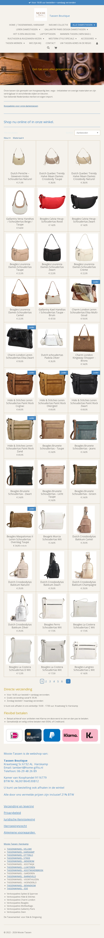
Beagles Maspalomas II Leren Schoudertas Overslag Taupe (20, 539)
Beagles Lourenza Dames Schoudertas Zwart (52, 267)
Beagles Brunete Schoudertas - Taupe (52, 447)
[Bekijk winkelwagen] (55, 48)
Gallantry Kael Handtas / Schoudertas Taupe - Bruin (52, 312)
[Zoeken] (48, 47)
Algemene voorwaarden (20, 832)
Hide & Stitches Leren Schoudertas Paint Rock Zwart (84, 403)
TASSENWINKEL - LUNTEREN (21, 867)
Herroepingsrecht (15, 826)
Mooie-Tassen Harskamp (16, 844)
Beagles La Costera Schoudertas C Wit (84, 626)
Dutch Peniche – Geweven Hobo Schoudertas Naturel (20, 176)
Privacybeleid (12, 813)
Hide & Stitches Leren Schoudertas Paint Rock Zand (20, 448)
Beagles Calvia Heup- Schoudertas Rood (52, 220)
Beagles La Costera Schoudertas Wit (52, 668)
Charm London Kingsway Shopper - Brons (84, 358)
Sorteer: (70, 132)
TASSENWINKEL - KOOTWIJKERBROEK (25, 870)
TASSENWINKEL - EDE (17, 888)
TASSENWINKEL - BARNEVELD (21, 876)
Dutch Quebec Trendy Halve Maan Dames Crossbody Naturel (84, 176)
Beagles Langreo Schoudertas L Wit (84, 668)
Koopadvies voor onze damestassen (21, 106)
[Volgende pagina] (68, 681)
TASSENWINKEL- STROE (18, 858)
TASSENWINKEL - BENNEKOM (21, 885)
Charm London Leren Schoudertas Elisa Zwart (20, 356)
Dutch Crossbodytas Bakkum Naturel (20, 583)
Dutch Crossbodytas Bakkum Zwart (52, 583)
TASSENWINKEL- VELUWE (19, 849)
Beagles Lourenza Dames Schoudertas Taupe (20, 267)
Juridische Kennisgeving (19, 819)
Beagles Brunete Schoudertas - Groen (84, 492)
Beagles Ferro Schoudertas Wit (52, 626)
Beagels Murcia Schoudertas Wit (52, 538)
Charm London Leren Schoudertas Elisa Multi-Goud (84, 312)
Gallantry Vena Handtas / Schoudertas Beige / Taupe (20, 221)
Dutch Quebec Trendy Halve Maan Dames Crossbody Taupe (52, 176)
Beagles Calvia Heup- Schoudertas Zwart (84, 220)
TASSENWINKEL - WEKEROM (20, 861)
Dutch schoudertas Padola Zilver (52, 356)
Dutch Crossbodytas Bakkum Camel (84, 538)
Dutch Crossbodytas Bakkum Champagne (84, 583)
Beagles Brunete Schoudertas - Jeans (84, 447)
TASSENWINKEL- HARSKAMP (20, 852)
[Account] (97, 43)
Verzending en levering (19, 806)
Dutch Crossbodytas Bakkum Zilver (20, 626)
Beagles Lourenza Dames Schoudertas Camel (20, 312)
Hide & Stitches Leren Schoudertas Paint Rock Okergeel (52, 403)
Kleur (7, 138)
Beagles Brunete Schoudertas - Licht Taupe (52, 494)
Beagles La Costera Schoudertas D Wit (20, 668)
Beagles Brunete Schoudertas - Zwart (20, 492)
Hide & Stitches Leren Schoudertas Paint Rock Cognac (20, 403)
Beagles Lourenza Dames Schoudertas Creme (84, 267)
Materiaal (18, 138)
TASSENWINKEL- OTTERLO (20, 855)
